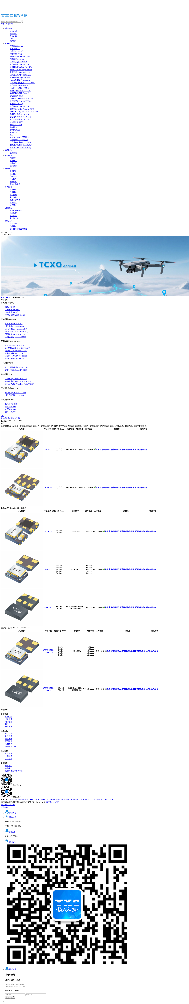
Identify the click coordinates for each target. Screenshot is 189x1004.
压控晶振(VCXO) (16, 96)
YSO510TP (47, 569)
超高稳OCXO (15, 127)
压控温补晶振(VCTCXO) (19, 114)
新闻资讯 (8, 187)
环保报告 (13, 179)
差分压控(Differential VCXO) (20, 101)
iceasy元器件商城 (62, 799)
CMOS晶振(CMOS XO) (18, 62)
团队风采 (8, 753)
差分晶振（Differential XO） (20, 85)
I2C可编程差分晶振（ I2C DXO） (22, 83)
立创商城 (13, 799)
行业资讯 (13, 192)
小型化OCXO (15, 130)
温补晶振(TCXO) (16, 104)
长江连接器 (87, 799)
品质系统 (13, 216)
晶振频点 (13, 203)
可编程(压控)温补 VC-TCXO (20, 91)
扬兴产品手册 (15, 184)
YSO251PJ (47, 487)
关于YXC (9, 28)
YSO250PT (47, 449)
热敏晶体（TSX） (17, 54)
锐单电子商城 (43, 799)
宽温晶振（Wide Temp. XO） (21, 72)
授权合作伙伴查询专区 (18, 229)
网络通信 (13, 166)
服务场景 (13, 171)
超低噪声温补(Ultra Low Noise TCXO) (24, 112)
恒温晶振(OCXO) (16, 122)
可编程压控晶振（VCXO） (20, 88)
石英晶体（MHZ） (17, 51)
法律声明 (11, 805)
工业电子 (13, 161)
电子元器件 (32, 799)
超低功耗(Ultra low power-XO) (21, 70)
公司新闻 (13, 195)
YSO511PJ (48, 531)
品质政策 (13, 213)
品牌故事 (13, 41)
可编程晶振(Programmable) (20, 77)
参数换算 (13, 182)
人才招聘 (8, 759)
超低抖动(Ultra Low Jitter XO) (21, 67)
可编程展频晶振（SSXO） (20, 93)
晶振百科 (13, 189)
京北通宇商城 (108, 799)
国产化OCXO (15, 132)
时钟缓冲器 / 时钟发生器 (19, 140)
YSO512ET (47, 607)
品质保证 (8, 208)
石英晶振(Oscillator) (17, 59)
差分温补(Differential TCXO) (20, 106)
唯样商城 (78, 799)
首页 (2, 297)
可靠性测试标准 (16, 210)
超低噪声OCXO (16, 125)
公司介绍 (13, 31)
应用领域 (8, 150)
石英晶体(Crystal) (16, 46)
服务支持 (8, 169)
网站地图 (4, 805)
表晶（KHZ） (15, 49)
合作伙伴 (13, 36)
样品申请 (13, 176)
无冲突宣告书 (15, 200)
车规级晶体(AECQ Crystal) (20, 57)
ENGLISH (9, 24)
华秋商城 (52, 799)
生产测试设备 (15, 218)
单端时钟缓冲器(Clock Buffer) (21, 145)
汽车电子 (13, 158)
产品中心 (8, 43)
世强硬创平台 (23, 799)
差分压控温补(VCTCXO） (20, 119)
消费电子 (13, 163)
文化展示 (8, 756)
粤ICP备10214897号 (53, 802)
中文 (2, 24)
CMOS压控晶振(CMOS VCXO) (21, 98)
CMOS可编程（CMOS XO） (21, 80)
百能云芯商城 (97, 799)
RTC (11, 135)
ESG (11, 38)
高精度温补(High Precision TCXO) (22, 109)
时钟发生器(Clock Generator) (20, 148)
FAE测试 (13, 174)
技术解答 (13, 205)
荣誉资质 (13, 34)
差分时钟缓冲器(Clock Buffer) (21, 142)
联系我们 (8, 221)
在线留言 (13, 226)
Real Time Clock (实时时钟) (20, 137)
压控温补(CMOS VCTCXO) (20, 117)
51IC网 (72, 799)
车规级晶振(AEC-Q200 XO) (20, 75)
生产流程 (13, 197)
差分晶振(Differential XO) (19, 64)
